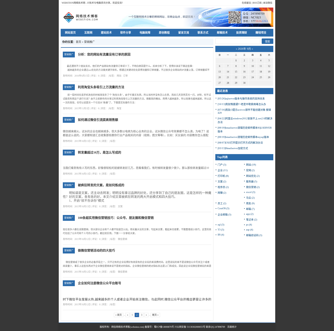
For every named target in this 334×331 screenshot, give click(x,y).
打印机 (223, 175)
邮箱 (250, 208)
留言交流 (183, 32)
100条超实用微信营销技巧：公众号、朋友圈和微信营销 (116, 217)
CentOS (223, 208)
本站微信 (267, 3)
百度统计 (231, 327)
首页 (78, 41)
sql (221, 224)
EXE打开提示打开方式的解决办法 (240, 142)
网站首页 (70, 32)
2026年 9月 (244, 48)
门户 (222, 164)
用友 (250, 203)
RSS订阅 (257, 3)
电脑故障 (145, 32)
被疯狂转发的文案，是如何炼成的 (101, 185)
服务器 (251, 181)
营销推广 (68, 54)
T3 (221, 229)
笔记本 (251, 219)
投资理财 (241, 32)
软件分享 (125, 32)
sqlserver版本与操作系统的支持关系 (241, 98)
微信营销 (122, 239)
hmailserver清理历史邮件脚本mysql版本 (243, 137)
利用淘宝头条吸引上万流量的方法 (101, 87)
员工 (222, 203)
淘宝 (119, 108)
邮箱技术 (222, 32)
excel (250, 192)
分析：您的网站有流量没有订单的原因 (104, 54)
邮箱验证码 (254, 235)
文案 (120, 206)
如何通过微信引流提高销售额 (98, 119)
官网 (250, 170)
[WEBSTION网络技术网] (82, 17)
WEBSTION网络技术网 (73, 3)
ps (249, 224)
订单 (125, 75)
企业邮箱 (224, 214)
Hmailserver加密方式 (233, 148)
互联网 (88, 32)
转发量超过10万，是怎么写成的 (99, 152)
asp (249, 229)
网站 (119, 75)
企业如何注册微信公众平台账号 (99, 283)
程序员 (223, 187)
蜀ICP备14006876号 (164, 327)
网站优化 (253, 175)
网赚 (222, 192)
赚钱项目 (261, 32)
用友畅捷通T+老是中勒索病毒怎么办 (242, 104)
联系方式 (203, 32)
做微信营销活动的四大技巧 (96, 250)
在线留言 (246, 3)
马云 (250, 197)
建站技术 (106, 32)
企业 (222, 170)
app (249, 213)
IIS (221, 234)
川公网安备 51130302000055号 (190, 327)
